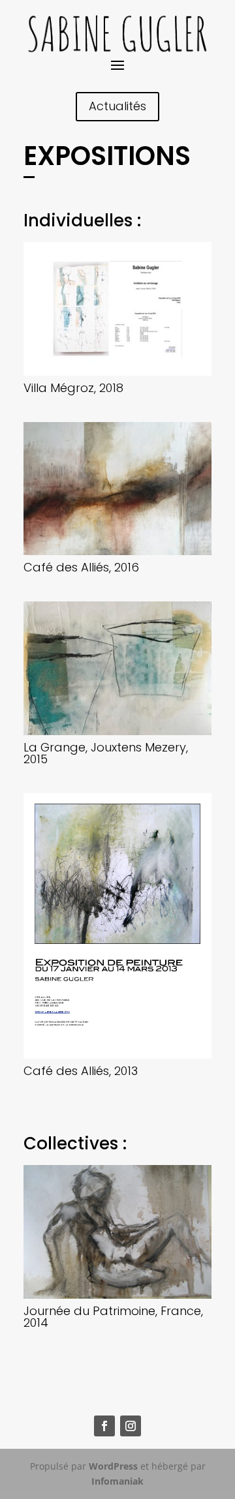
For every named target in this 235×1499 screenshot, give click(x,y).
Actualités (117, 106)
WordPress (113, 1466)
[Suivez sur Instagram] (130, 1426)
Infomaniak (117, 1481)
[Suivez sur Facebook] (104, 1426)
